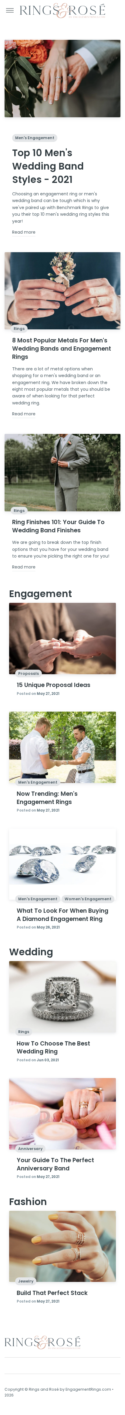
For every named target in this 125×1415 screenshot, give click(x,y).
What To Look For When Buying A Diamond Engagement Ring (62, 915)
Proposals (28, 673)
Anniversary (30, 1148)
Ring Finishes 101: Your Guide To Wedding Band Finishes (58, 526)
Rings (19, 328)
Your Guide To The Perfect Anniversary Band (55, 1164)
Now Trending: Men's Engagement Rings (47, 798)
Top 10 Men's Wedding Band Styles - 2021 (48, 166)
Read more (23, 232)
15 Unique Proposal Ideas (53, 685)
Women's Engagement (88, 899)
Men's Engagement (34, 137)
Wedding (31, 952)
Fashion (28, 1201)
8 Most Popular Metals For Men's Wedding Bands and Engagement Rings (61, 348)
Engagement (40, 593)
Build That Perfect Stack (52, 1293)
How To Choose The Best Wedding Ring (53, 1047)
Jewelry (25, 1281)
